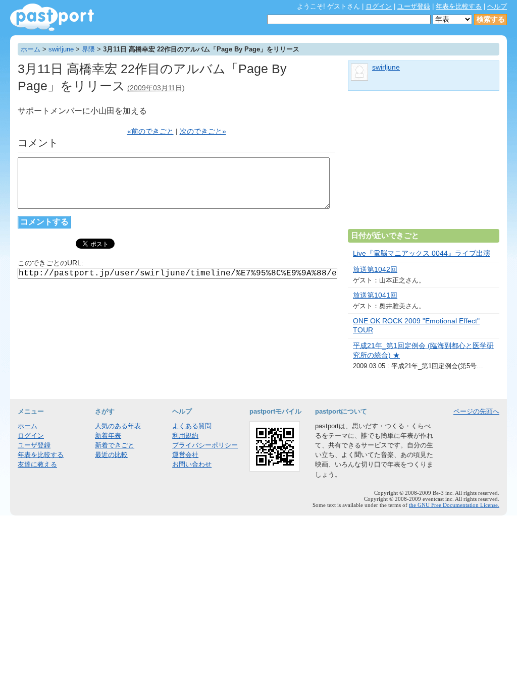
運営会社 (185, 454)
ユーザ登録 (413, 6)
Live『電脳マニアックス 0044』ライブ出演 (421, 253)
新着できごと (114, 445)
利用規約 (185, 435)
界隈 (88, 49)
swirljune (61, 49)
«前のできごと (150, 131)
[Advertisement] (423, 164)
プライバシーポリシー (205, 445)
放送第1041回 (375, 295)
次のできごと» (203, 131)
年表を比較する (459, 6)
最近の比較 (111, 454)
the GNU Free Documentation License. (454, 505)
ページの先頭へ (476, 411)
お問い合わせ (192, 464)
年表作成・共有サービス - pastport (52, 17)
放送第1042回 (375, 269)
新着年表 (108, 435)
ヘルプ (497, 6)
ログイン (379, 6)
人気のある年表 (118, 426)
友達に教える (37, 464)
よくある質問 (192, 426)
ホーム (30, 49)
